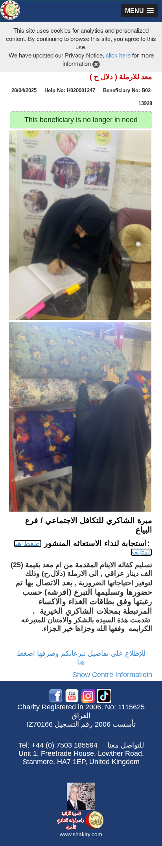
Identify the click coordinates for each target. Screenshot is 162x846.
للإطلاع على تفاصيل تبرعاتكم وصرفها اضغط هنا (81, 657)
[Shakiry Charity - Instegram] (88, 695)
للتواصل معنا (125, 745)
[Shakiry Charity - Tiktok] (104, 695)
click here (118, 55)
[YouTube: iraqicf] (72, 695)
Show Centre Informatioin (112, 675)
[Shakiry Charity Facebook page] (56, 695)
